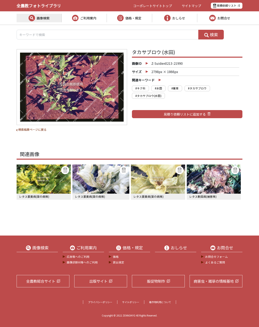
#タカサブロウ (197, 88)
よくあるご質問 (215, 262)
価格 (116, 257)
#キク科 (140, 88)
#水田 (158, 88)
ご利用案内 (88, 18)
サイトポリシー (130, 302)
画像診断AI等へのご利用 (82, 262)
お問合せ (223, 18)
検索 (213, 34)
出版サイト (98, 281)
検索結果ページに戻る (32, 129)
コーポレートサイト (152, 5)
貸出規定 (118, 262)
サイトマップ (191, 5)
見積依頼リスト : (228, 5)
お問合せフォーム (216, 257)
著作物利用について (160, 302)
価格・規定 (133, 18)
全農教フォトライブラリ (39, 5)
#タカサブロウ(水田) (148, 96)
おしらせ (178, 18)
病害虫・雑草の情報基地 (214, 281)
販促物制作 (156, 281)
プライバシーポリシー (100, 302)
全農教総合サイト (40, 281)
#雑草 (175, 88)
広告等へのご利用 (78, 257)
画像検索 (43, 18)
